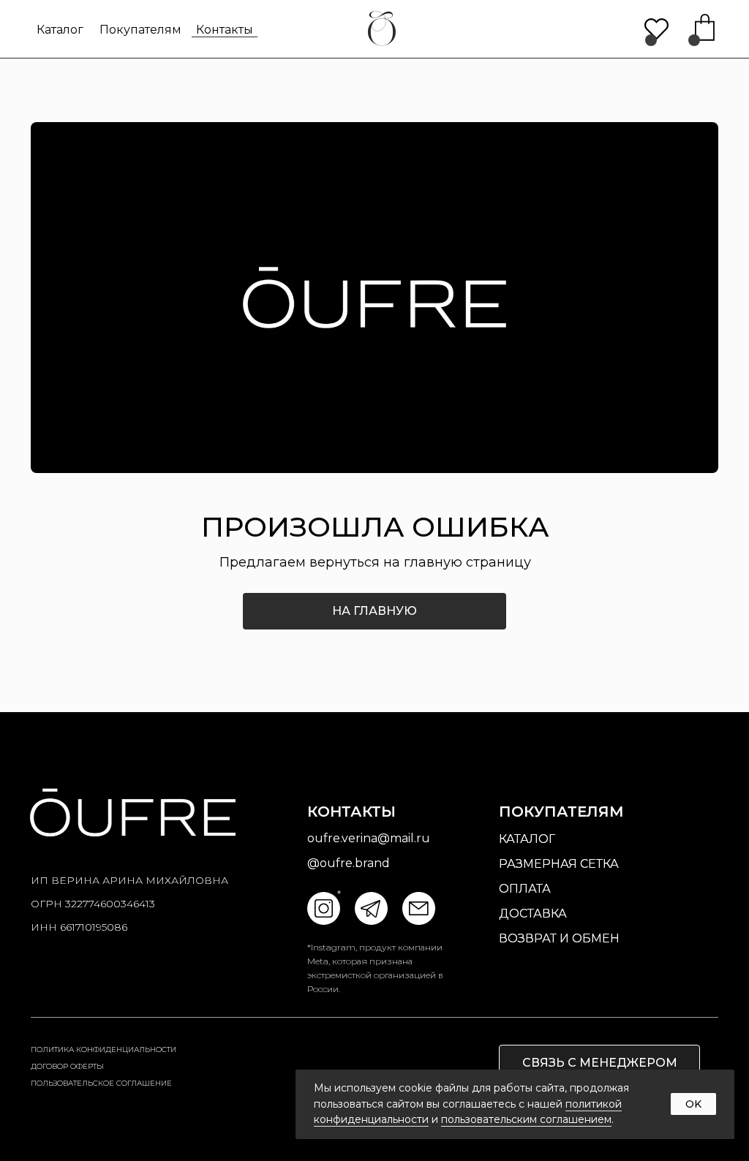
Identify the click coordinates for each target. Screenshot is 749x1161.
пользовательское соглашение (101, 1083)
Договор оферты (67, 1066)
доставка (533, 913)
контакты (224, 30)
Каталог (60, 30)
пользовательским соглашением (526, 1119)
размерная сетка (559, 864)
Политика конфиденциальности (103, 1049)
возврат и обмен (559, 938)
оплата (525, 889)
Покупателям (140, 30)
